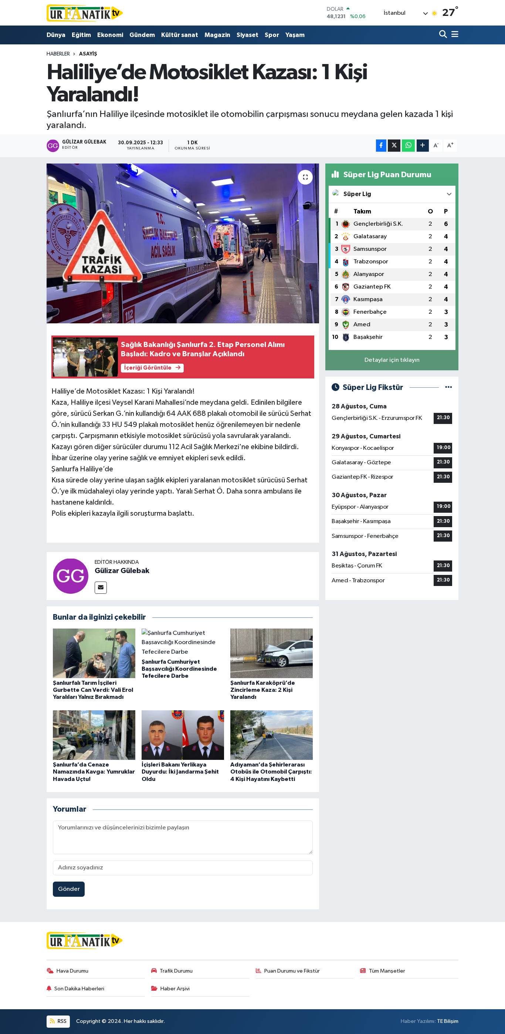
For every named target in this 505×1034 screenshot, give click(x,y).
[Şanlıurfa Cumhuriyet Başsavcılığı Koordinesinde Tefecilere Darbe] (183, 642)
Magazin (217, 35)
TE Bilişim (447, 1021)
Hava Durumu (72, 971)
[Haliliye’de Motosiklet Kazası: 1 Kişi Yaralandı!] (183, 243)
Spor (272, 35)
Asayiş (88, 54)
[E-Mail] (101, 588)
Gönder (69, 889)
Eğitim (81, 35)
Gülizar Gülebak (122, 571)
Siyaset (247, 35)
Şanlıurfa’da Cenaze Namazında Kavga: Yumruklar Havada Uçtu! (94, 772)
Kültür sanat (179, 35)
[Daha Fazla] (423, 145)
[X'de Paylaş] (394, 145)
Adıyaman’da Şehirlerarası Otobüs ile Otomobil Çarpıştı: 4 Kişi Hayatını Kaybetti (271, 772)
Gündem (142, 35)
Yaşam (295, 35)
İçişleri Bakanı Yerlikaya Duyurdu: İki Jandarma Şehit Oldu (180, 772)
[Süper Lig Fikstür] (448, 387)
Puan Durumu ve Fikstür (292, 971)
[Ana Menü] (453, 35)
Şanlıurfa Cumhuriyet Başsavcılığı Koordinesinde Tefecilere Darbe (179, 669)
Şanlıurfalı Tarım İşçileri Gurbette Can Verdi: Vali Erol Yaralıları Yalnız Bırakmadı (93, 690)
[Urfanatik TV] (85, 12)
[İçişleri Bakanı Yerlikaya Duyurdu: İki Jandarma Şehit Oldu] (183, 735)
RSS (62, 1021)
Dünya (56, 35)
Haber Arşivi (175, 988)
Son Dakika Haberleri (79, 988)
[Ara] (443, 35)
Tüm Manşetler (387, 971)
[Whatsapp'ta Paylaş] (408, 145)
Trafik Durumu (176, 971)
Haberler (58, 54)
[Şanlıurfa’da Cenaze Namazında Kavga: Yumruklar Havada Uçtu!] (94, 735)
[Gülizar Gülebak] (70, 576)
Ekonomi (110, 35)
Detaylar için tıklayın (392, 360)
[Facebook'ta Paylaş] (381, 145)
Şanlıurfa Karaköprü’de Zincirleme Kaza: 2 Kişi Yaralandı (262, 690)
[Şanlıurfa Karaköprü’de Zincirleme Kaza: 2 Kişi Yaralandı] (271, 653)
